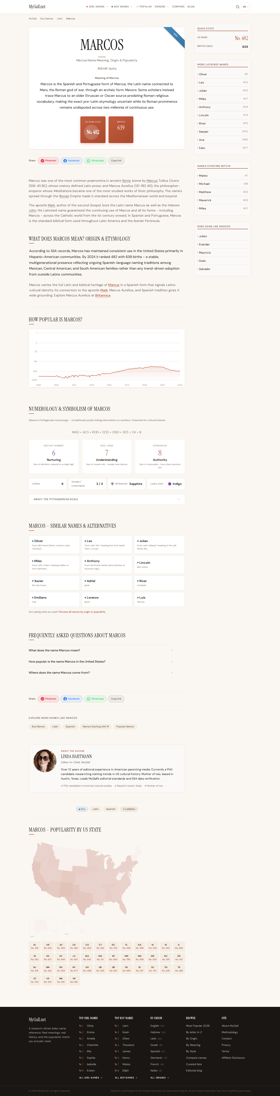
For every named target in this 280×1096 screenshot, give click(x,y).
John (32, 210)
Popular (146, 6)
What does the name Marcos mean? (54, 650)
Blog (191, 6)
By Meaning (193, 1045)
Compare (178, 6)
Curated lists (194, 1064)
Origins (160, 6)
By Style (191, 1051)
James (122, 1051)
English (157, 1025)
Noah (122, 1032)
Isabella (87, 1064)
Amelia (87, 1038)
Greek (156, 1045)
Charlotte (88, 1045)
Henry (122, 1057)
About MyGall (230, 1025)
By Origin (191, 1038)
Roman (64, 196)
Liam (121, 1025)
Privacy (226, 1045)
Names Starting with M (96, 726)
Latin (59, 18)
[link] (109, 895)
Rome (126, 181)
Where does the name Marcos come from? (59, 673)
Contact (227, 1038)
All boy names (124, 1077)
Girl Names (97, 6)
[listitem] (48, 160)
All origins (158, 1077)
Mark (51, 205)
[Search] (238, 7)
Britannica (102, 295)
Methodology (230, 1032)
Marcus (152, 181)
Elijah (122, 1070)
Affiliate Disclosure (233, 1057)
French (157, 1064)
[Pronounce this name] (129, 46)
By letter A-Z (194, 1032)
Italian (156, 1070)
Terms (225, 1051)
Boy (83, 809)
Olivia (86, 1025)
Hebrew (157, 1032)
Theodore (124, 1045)
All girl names (89, 1077)
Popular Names (125, 726)
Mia (85, 1051)
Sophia (87, 1057)
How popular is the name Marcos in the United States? (67, 662)
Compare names (196, 1057)
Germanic (158, 1057)
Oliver (122, 1038)
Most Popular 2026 (198, 1025)
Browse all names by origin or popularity (82, 611)
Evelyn (87, 1070)
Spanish (70, 726)
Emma (86, 1032)
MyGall (33, 18)
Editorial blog (194, 1070)
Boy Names (121, 6)
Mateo (122, 1064)
